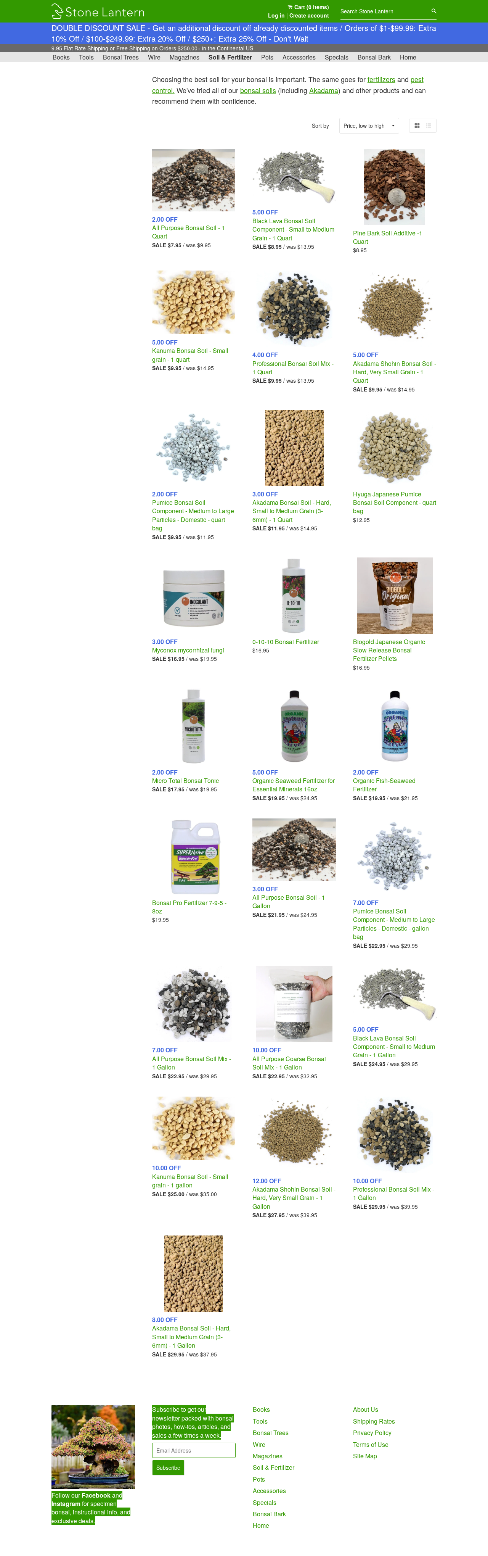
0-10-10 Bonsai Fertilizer (285, 641)
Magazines (184, 57)
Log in (276, 15)
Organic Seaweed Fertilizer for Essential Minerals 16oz (293, 784)
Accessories (299, 57)
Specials (336, 57)
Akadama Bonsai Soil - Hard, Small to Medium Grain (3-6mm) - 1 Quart (291, 511)
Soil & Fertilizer (230, 57)
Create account (309, 15)
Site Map (365, 1455)
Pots (267, 57)
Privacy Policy (372, 1432)
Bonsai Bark (374, 57)
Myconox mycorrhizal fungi (188, 650)
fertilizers (381, 79)
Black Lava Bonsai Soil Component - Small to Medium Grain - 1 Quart (293, 229)
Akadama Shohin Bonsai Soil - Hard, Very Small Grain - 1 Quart (394, 372)
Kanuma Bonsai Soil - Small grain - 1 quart (190, 354)
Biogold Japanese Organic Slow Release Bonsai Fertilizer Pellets (389, 650)
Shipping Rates (374, 1421)
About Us (365, 1409)
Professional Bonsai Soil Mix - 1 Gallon (393, 1193)
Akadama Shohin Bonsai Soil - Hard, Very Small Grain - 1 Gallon (294, 1198)
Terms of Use (370, 1444)
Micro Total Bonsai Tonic (185, 780)
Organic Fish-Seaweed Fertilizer (384, 784)
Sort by (320, 125)
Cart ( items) (311, 7)
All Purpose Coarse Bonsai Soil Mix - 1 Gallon (289, 1062)
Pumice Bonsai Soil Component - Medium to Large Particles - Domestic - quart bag (193, 515)
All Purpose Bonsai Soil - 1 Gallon (288, 901)
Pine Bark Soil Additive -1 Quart (387, 237)
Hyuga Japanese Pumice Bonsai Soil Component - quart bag (394, 502)
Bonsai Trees (121, 57)
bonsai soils (258, 90)
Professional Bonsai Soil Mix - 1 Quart (293, 367)
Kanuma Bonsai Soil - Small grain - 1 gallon (190, 1180)
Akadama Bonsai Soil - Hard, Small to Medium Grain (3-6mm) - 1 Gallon (191, 1337)
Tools (86, 57)
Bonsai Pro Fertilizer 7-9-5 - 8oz (189, 906)
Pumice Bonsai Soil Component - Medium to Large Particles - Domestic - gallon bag (394, 924)
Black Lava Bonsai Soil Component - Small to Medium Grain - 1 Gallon (394, 1047)
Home (408, 57)
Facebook (96, 1495)
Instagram (65, 1503)
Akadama (323, 90)
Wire (154, 57)
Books (61, 57)
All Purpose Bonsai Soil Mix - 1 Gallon (191, 1062)
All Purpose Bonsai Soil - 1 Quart (188, 231)
